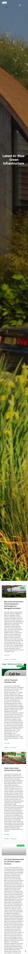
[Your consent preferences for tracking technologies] (25, 951)
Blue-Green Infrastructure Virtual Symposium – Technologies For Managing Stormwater (13, 605)
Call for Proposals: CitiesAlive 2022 (11, 681)
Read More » (7, 655)
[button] (6, 7)
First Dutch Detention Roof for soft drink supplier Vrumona (14, 861)
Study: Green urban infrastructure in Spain (12, 769)
